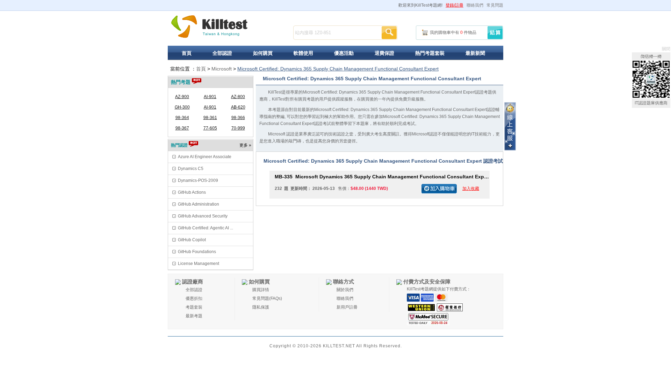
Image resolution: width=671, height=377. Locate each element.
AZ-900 (182, 96)
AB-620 (238, 107)
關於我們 (345, 289)
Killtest (209, 26)
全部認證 (222, 53)
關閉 (666, 48)
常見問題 (494, 5)
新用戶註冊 (347, 307)
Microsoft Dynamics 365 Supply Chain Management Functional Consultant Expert (382, 176)
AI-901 (210, 96)
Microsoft (221, 69)
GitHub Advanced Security (203, 216)
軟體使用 (303, 53)
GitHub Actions (192, 192)
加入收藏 (470, 188)
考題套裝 (194, 307)
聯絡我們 (475, 5)
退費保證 (384, 53)
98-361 (210, 117)
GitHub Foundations (197, 251)
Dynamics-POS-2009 (198, 180)
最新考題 (194, 315)
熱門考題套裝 (430, 53)
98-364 (182, 117)
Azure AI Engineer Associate (204, 156)
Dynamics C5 (190, 168)
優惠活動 (344, 53)
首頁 (187, 53)
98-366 (238, 117)
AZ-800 (238, 96)
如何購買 (263, 53)
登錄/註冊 (454, 5)
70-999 (238, 128)
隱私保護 (260, 307)
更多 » (245, 145)
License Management (198, 263)
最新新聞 (475, 53)
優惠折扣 (194, 298)
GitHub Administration (198, 204)
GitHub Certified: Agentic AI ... (205, 228)
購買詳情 (260, 289)
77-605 (210, 128)
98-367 (182, 128)
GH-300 (182, 107)
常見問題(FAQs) (267, 298)
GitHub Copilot (192, 239)
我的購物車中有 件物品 (453, 32)
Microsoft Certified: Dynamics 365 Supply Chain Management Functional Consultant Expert (338, 69)
